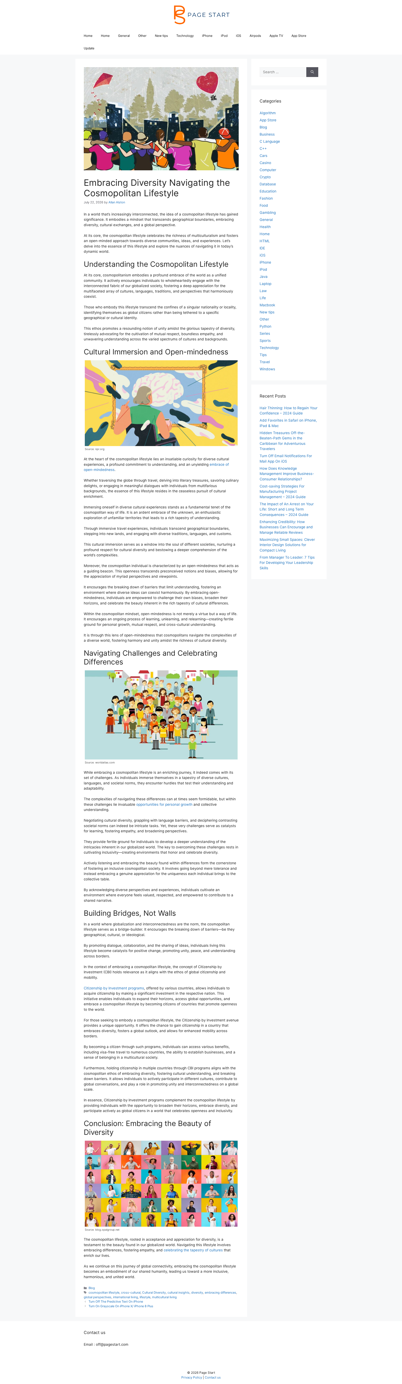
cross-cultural (130, 1292)
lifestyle (145, 1297)
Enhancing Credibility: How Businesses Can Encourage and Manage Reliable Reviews (286, 527)
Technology (185, 36)
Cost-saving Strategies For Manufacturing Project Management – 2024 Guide (283, 491)
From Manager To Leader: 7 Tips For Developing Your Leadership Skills (287, 562)
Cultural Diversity (154, 1292)
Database (268, 184)
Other (142, 36)
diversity (197, 1292)
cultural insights (178, 1292)
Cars (263, 156)
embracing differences (220, 1292)
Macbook (267, 305)
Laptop (265, 284)
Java (264, 276)
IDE (262, 248)
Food (264, 205)
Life (263, 298)
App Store (298, 36)
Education (268, 191)
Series (265, 333)
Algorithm (268, 113)
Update (89, 48)
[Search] (312, 72)
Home (88, 36)
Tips (263, 355)
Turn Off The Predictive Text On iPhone (116, 1301)
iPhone (207, 36)
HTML (265, 241)
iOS (238, 36)
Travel (265, 362)
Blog (92, 1288)
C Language (270, 141)
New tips (161, 36)
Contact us (213, 1377)
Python (265, 326)
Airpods (255, 36)
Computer (268, 170)
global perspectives (97, 1297)
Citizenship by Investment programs (114, 988)
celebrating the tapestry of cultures (193, 1250)
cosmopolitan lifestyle (104, 1292)
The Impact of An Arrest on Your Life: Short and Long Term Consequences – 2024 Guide (287, 509)
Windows (267, 369)
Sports (265, 341)
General (124, 36)
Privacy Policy (191, 1377)
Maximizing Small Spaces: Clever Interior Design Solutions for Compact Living (287, 544)
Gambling (268, 212)
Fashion (266, 198)
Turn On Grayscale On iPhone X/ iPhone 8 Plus (121, 1306)
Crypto (265, 177)
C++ (263, 148)
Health (265, 227)
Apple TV (276, 36)
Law (263, 291)
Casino (265, 163)
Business (267, 134)
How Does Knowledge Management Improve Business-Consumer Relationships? (287, 473)
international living (125, 1297)
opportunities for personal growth (164, 804)
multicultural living (164, 1297)
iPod (224, 36)
